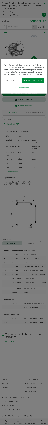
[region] (24, 76)
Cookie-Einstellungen (23, 88)
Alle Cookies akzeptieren (32, 81)
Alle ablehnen (11, 81)
